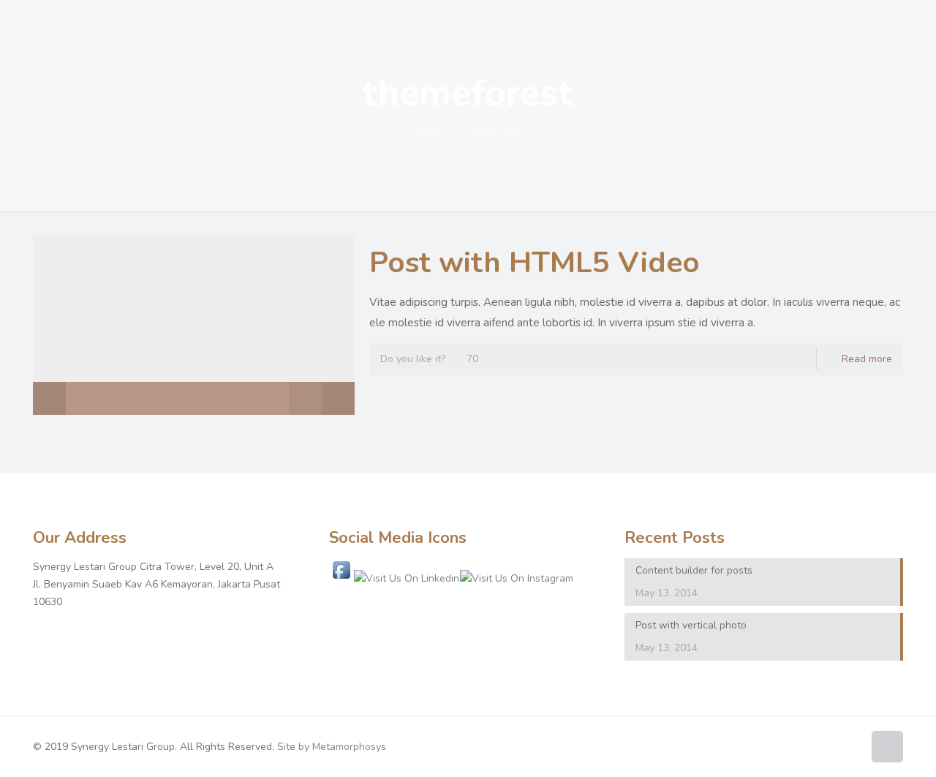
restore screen (338, 398)
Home (423, 129)
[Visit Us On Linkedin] (406, 578)
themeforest (497, 129)
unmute (297, 398)
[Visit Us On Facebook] (341, 578)
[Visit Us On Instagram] (516, 578)
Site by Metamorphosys (331, 747)
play (193, 302)
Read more (867, 359)
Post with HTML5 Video (534, 262)
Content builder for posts (693, 570)
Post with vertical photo (691, 625)
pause (49, 398)
